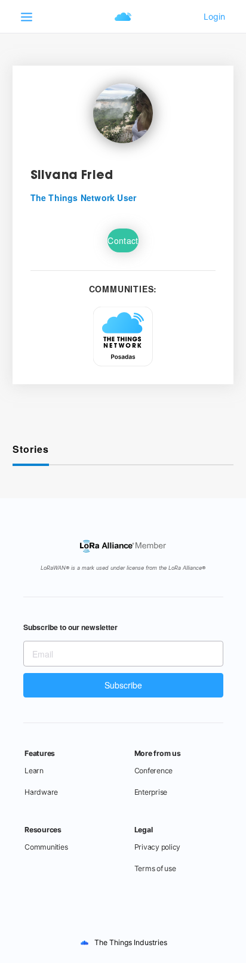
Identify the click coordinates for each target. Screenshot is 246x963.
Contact (122, 240)
